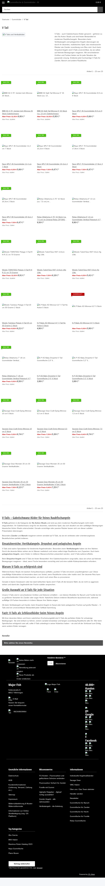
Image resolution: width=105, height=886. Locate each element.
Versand (39, 868)
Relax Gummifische (78, 821)
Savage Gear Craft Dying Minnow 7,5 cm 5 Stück (87, 430)
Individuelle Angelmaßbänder (81, 776)
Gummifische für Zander (80, 807)
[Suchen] (100, 9)
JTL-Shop (91, 874)
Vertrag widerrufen (22, 864)
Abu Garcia (13, 835)
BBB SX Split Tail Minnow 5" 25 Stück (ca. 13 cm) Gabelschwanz (52, 112)
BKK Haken (13, 840)
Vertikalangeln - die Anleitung (51, 806)
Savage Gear (75, 780)
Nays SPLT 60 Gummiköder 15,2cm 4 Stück (52, 165)
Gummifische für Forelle (79, 816)
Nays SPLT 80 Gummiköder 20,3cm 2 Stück (17, 218)
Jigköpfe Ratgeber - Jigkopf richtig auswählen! (50, 793)
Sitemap (11, 795)
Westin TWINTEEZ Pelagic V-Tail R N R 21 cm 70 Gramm (17, 271)
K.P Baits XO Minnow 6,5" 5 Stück (85, 323)
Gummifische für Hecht (79, 812)
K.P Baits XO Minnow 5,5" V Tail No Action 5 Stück (51, 324)
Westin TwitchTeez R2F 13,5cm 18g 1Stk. (51, 271)
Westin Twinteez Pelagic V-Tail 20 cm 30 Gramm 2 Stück (17, 324)
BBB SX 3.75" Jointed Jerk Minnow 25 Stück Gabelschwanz (17, 112)
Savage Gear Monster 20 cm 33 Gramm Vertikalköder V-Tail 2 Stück (16, 483)
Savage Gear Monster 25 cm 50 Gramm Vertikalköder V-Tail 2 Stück (51, 483)
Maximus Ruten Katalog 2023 (20, 844)
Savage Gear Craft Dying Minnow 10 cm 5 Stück (17, 430)
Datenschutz (13, 776)
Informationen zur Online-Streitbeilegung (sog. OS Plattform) (18, 813)
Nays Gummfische (15, 849)
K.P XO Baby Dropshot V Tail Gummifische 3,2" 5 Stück (83, 377)
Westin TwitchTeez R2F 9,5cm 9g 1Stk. (85, 271)
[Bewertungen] (75, 326)
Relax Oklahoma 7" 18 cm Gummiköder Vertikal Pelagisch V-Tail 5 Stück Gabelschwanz (17, 377)
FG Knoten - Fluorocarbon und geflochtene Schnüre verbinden (52, 777)
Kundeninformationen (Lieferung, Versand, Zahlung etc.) (20, 787)
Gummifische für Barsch (79, 803)
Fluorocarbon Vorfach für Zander (52, 783)
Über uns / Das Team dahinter (82, 789)
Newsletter (74, 798)
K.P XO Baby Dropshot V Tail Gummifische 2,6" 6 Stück (48, 377)
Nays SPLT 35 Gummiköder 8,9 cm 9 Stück (87, 112)
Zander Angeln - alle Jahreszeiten (47, 800)
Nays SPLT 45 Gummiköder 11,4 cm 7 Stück (17, 165)
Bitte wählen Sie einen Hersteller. (18, 643)
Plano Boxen (13, 853)
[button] (82, 3)
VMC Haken (75, 785)
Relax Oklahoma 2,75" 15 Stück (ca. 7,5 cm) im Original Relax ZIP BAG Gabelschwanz (51, 218)
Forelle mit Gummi (46, 787)
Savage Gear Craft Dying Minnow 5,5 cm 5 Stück (52, 430)
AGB (10, 780)
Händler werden (76, 794)
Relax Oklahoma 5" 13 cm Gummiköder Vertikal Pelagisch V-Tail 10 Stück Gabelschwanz (87, 218)
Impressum (13, 799)
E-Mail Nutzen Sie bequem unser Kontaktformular (17, 702)
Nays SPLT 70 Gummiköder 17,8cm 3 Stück (87, 165)
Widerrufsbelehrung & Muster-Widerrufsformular (20, 805)
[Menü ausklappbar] (3, 1)
